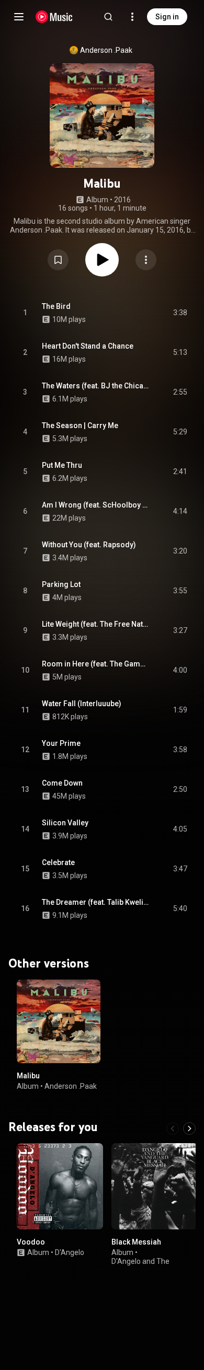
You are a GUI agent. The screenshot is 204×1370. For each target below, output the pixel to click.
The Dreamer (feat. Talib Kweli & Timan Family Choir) (95, 902)
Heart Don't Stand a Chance (87, 346)
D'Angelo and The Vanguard (140, 1265)
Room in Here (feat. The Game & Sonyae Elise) (95, 664)
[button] (58, 259)
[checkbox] (180, 313)
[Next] (189, 1128)
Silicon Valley (65, 823)
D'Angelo (69, 1252)
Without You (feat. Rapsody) (89, 544)
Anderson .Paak (106, 50)
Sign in (167, 17)
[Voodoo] (60, 1186)
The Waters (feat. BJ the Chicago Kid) (95, 386)
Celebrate (58, 862)
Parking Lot (61, 584)
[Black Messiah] (154, 1186)
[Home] (54, 16)
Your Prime (61, 743)
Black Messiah (136, 1242)
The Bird (56, 306)
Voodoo (31, 1242)
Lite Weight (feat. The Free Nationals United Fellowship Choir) (95, 624)
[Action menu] (145, 259)
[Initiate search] (108, 16)
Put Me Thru (62, 465)
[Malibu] (58, 1021)
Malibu (28, 1076)
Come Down (62, 783)
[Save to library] (58, 260)
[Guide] (19, 16)
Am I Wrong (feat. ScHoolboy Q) (95, 505)
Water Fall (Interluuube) (81, 703)
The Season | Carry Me (80, 425)
